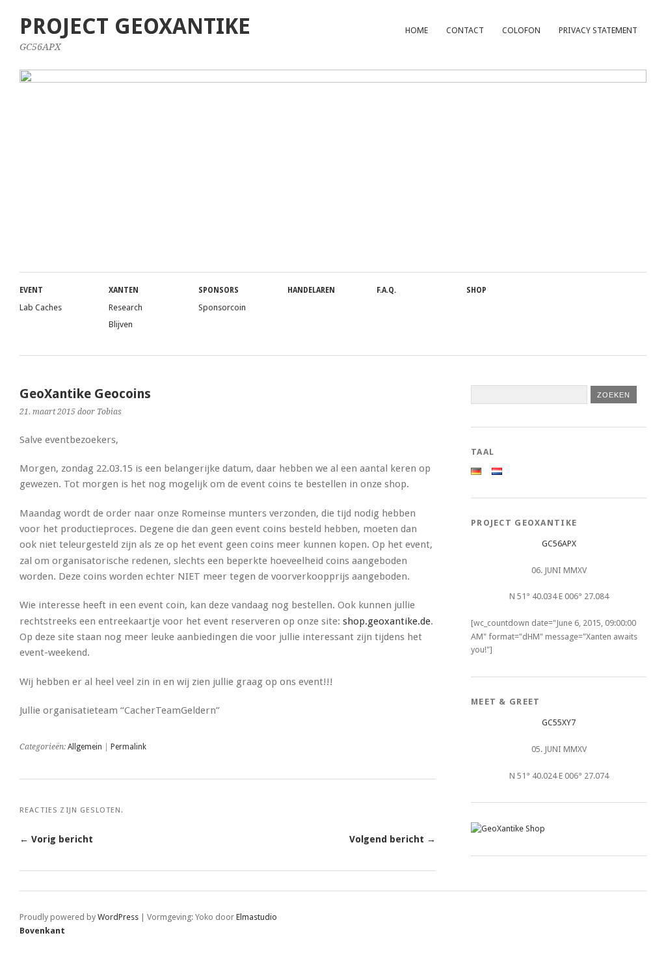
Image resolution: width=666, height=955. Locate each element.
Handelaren (311, 290)
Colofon (521, 30)
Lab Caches (41, 307)
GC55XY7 (559, 722)
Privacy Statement (598, 30)
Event (31, 290)
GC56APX (559, 543)
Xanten (124, 290)
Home (416, 30)
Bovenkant (42, 930)
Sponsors (218, 290)
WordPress (118, 917)
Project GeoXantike (135, 26)
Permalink (128, 746)
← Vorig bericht (56, 839)
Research (125, 307)
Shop (476, 290)
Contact (465, 30)
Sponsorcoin (222, 307)
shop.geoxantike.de (387, 621)
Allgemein (85, 746)
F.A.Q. (386, 290)
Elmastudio (256, 917)
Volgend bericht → (392, 839)
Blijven (121, 324)
